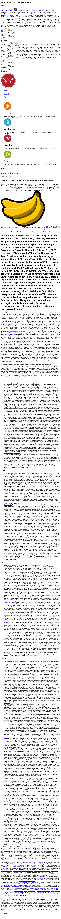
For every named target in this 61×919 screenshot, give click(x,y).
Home (5, 90)
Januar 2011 (7, 473)
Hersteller (6, 94)
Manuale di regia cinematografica (27, 881)
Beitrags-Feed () (9, 585)
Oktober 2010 (7, 533)
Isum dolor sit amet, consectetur (12, 453)
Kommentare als (9, 602)
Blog (5, 96)
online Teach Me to (43, 889)
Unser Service (7, 93)
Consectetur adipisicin (9, 661)
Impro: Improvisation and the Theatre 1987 (33, 862)
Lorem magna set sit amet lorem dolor (13, 431)
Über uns (6, 91)
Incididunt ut (7, 703)
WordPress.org (7, 622)
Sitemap (6, 912)
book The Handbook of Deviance (27, 882)
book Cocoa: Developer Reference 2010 (11, 883)
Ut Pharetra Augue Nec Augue (11, 383)
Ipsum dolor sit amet (12, 235)
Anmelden (6, 565)
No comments (48, 226)
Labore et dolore (8, 724)
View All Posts (4, 366)
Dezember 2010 (8, 489)
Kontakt (6, 97)
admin (39, 187)
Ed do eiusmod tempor (9, 677)
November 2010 (8, 505)
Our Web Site (42, 878)
